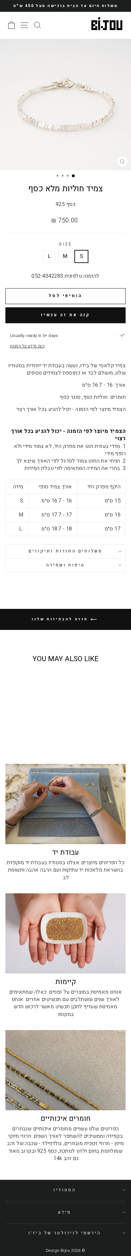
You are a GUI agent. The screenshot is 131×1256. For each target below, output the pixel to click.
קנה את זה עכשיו (65, 315)
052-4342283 (47, 276)
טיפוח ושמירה (65, 565)
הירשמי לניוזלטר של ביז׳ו (64, 1233)
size (65, 244)
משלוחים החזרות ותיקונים (65, 551)
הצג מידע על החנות (27, 346)
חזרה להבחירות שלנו (61, 619)
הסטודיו (64, 1190)
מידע (65, 1212)
